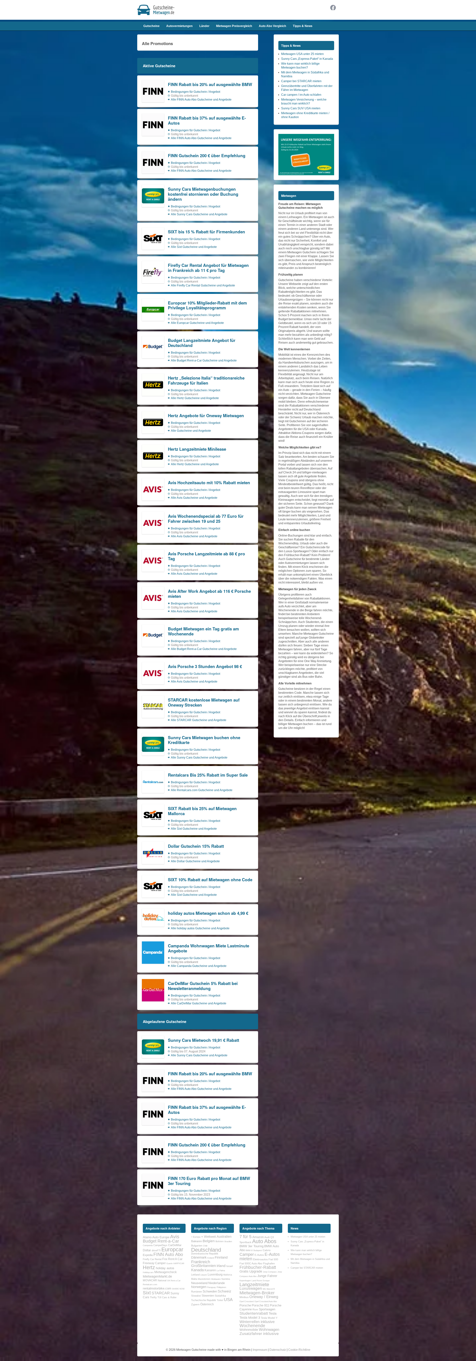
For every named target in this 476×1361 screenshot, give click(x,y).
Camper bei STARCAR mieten (301, 81)
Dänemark (199, 1257)
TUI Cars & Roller (166, 1297)
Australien (224, 1236)
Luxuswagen (250, 1288)
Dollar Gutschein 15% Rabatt (196, 846)
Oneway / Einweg (263, 1297)
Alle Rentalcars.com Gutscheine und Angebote (201, 790)
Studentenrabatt (253, 1313)
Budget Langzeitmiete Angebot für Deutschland (201, 343)
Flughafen (269, 1263)
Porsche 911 (260, 1305)
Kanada (197, 1270)
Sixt (147, 1292)
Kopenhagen (245, 1280)
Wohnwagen (269, 1329)
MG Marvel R (269, 1289)
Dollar (147, 1250)
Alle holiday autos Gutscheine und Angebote (200, 928)
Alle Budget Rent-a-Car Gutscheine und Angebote (204, 360)
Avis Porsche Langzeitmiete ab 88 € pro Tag (206, 556)
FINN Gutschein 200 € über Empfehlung (206, 155)
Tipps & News (302, 26)
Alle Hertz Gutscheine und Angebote (195, 398)
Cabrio (267, 1250)
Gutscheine (151, 26)
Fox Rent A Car (172, 1259)
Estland (210, 1258)
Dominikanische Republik (204, 1253)
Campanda (148, 1245)
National (162, 1280)
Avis (174, 1236)
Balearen (196, 1241)
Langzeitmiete (254, 1284)
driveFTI (156, 1250)
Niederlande (216, 1283)
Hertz (149, 1267)
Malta (194, 1279)
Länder (204, 26)
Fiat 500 (273, 1259)
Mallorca (227, 1274)
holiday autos (165, 1268)
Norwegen (198, 1287)
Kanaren (210, 1270)
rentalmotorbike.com (157, 1288)
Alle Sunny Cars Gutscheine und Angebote (199, 214)
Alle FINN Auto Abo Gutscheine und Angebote (201, 99)
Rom (255, 1309)
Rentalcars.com (150, 1284)
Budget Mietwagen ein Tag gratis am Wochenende (203, 631)
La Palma (221, 1270)
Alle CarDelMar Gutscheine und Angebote (198, 1003)
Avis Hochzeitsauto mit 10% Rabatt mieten (209, 482)
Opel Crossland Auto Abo (265, 1301)
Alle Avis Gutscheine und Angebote (194, 497)
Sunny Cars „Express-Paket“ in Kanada (307, 58)
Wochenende (252, 1325)
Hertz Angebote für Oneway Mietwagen (206, 415)
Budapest (257, 1250)
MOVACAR (150, 1280)
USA (228, 1299)
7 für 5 (245, 1236)
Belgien (209, 1241)
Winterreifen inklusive (257, 1322)
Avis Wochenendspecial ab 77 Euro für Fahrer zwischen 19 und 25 (206, 519)
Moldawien (216, 1279)
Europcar (172, 1249)
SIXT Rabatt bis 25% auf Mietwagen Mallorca (202, 811)
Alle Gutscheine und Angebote (191, 430)
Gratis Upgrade (250, 1271)
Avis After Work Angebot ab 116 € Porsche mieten (209, 594)
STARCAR (161, 1293)
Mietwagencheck (165, 1272)
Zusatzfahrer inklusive (259, 1333)
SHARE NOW (178, 1289)
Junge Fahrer (267, 1276)
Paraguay (211, 1287)
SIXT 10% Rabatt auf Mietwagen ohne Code (210, 879)
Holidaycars (148, 1272)
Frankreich (200, 1262)
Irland (221, 1266)
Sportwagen (267, 1309)
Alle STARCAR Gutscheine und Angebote (198, 720)
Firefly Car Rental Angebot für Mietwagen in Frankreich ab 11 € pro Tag (208, 268)
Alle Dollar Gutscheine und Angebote (195, 861)
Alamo (147, 1237)
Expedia (148, 1255)
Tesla (272, 1313)
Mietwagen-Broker (257, 1292)
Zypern (195, 1304)
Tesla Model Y (269, 1317)
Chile (205, 1246)
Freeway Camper (154, 1263)
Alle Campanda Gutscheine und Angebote (198, 965)
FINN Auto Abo (168, 1254)
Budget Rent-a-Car (161, 1241)
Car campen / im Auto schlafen (301, 94)
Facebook (333, 8)
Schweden (210, 1291)
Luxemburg (215, 1274)
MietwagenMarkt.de (157, 1276)
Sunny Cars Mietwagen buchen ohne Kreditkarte (204, 740)
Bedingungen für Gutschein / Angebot (195, 91)
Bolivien (220, 1241)
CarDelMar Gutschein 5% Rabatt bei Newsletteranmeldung (203, 986)
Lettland (195, 1274)
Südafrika (220, 1295)
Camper (246, 1254)
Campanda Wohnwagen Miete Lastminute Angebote (208, 948)
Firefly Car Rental (152, 1259)
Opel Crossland (246, 1301)
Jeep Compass (270, 1272)
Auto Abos (264, 1241)
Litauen (203, 1275)
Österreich (207, 1304)
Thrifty (153, 1297)
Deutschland (206, 1250)
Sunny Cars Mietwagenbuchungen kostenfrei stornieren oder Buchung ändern (203, 194)
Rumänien (196, 1291)
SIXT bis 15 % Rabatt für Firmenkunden (206, 231)
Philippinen (221, 1287)
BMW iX (249, 1250)
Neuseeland (199, 1283)
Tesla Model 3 (249, 1317)
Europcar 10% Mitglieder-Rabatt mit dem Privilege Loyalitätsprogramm (207, 305)
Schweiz (224, 1291)
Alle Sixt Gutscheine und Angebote (194, 246)
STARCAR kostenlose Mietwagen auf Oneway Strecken (203, 702)
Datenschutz (277, 1349)
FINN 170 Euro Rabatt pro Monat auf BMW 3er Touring (209, 1181)
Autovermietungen (179, 26)
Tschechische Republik (203, 1300)
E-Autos (259, 1254)
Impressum (260, 1349)
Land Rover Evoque (261, 1280)
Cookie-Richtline (299, 1349)
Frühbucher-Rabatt (257, 1267)
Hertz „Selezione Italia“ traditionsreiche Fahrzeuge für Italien (206, 380)
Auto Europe (160, 1237)
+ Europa (195, 1237)
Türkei (220, 1300)
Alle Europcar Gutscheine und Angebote (197, 322)
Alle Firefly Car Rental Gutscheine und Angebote (203, 285)
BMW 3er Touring (251, 1246)
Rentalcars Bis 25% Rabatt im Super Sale (208, 775)
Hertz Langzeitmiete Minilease (197, 449)
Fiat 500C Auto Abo (250, 1263)
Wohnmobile (248, 1330)
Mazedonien (204, 1279)
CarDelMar (174, 1245)
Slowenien (208, 1295)
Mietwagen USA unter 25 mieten (302, 53)
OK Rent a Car (174, 1280)
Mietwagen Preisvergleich (234, 26)
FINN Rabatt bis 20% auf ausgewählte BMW (210, 84)
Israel (229, 1266)
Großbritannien (203, 1266)
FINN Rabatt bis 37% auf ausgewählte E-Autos (207, 120)
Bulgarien (196, 1245)
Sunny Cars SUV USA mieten (300, 108)
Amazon (258, 1237)
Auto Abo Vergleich (272, 26)
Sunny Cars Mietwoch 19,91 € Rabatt (203, 1040)
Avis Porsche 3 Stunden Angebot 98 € (205, 666)
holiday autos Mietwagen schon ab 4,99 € (208, 913)
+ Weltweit (208, 1236)
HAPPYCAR (178, 1263)
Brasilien (228, 1241)
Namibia (225, 1279)
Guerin (169, 1263)
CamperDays (160, 1245)
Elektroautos (260, 1259)
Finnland (221, 1257)
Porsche (245, 1305)
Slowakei (196, 1295)
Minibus (244, 1297)
